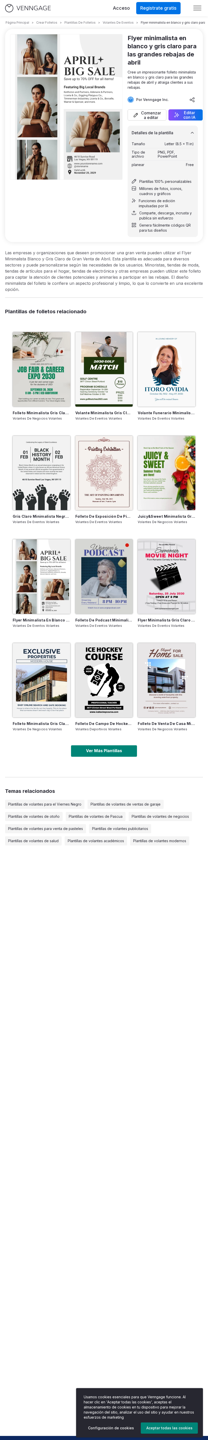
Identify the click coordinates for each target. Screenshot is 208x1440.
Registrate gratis (158, 8)
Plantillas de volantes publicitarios (120, 828)
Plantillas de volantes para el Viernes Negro (44, 804)
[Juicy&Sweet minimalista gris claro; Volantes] (166, 473)
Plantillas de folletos (80, 22)
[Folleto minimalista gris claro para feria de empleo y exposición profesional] (41, 369)
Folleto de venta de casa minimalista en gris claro (166, 723)
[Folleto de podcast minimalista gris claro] (104, 576)
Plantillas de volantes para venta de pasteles (45, 828)
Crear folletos (46, 22)
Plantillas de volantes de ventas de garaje (126, 804)
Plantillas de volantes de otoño (34, 816)
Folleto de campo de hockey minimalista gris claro (104, 723)
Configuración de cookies (111, 1428)
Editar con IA (189, 115)
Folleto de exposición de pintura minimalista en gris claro (104, 516)
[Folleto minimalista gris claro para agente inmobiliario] (41, 680)
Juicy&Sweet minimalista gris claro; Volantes (166, 516)
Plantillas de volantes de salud (33, 841)
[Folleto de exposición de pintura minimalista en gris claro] (104, 473)
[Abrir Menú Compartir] (192, 99)
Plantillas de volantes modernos (159, 841)
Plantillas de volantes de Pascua (96, 816)
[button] (147, 115)
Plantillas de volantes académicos (96, 841)
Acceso (121, 8)
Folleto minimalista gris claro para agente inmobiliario (41, 723)
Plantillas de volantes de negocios (160, 816)
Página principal (17, 22)
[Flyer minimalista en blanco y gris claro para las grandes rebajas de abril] (41, 576)
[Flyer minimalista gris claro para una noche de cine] (166, 576)
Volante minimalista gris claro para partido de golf (104, 413)
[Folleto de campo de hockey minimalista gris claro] (104, 680)
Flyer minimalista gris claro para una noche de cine (166, 620)
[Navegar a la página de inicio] (28, 8)
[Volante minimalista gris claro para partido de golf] (104, 369)
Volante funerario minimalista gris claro (166, 413)
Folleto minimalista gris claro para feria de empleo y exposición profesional (41, 413)
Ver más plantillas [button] (104, 750)
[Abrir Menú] (197, 8)
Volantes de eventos (118, 22)
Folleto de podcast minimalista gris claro (104, 620)
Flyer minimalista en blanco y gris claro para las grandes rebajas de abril (41, 620)
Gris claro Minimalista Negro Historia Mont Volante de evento (41, 516)
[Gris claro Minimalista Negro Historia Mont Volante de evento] (41, 473)
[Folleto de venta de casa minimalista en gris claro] (166, 680)
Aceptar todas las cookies (169, 1428)
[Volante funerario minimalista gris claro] (166, 369)
